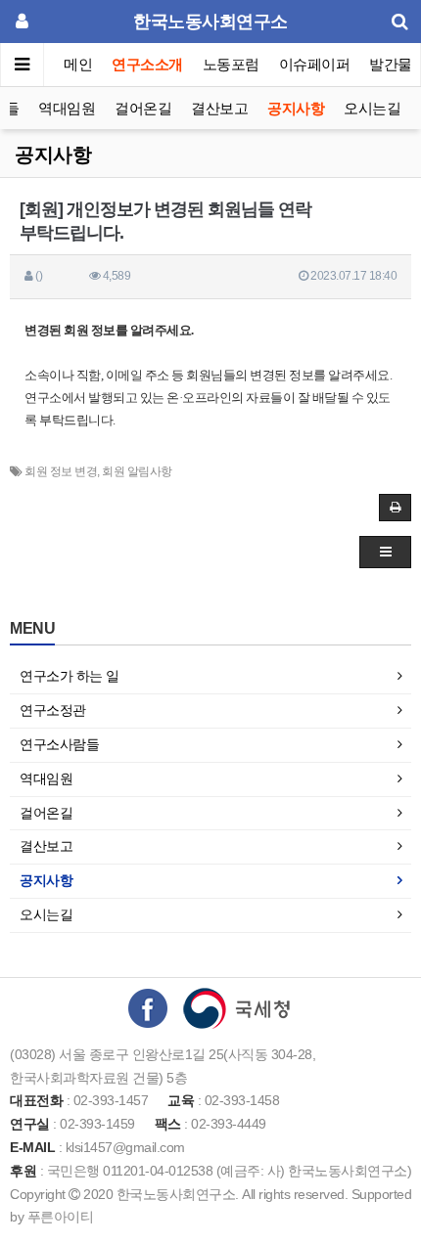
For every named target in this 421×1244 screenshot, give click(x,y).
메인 (78, 64)
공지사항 (295, 108)
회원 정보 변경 (60, 471)
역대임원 (66, 108)
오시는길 (372, 108)
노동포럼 (231, 64)
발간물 (390, 64)
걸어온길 (143, 108)
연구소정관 (53, 710)
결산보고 (219, 108)
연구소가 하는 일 (69, 676)
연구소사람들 (59, 744)
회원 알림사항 (137, 471)
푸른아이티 (60, 1216)
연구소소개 (147, 64)
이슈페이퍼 (315, 64)
